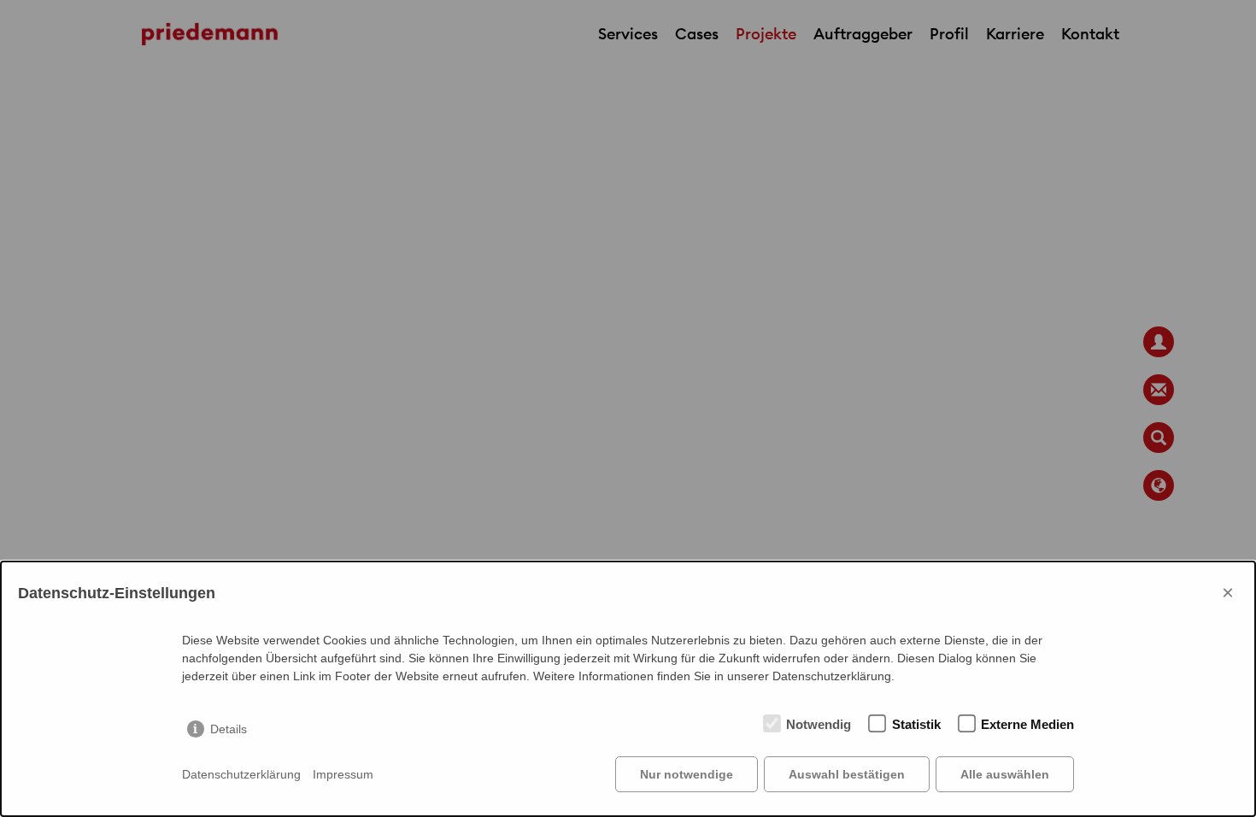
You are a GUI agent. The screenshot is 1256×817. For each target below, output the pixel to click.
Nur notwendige (686, 774)
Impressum (343, 774)
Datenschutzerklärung (241, 774)
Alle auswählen (1004, 774)
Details (228, 729)
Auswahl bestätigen (847, 774)
